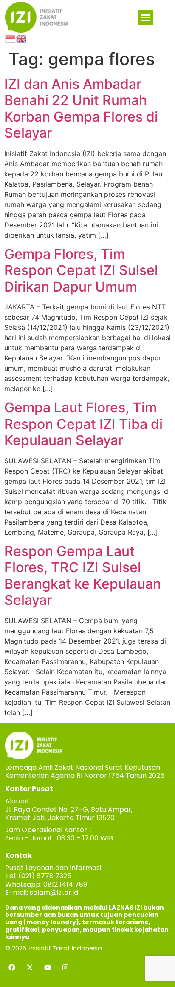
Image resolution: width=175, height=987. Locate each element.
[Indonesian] (10, 38)
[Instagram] (65, 967)
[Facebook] (12, 967)
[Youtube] (47, 967)
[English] (21, 38)
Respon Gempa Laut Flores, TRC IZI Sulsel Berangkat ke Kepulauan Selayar (82, 575)
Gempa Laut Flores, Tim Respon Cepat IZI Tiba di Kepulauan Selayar (83, 423)
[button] (145, 17)
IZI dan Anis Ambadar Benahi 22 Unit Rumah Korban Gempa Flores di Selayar (81, 108)
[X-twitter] (30, 967)
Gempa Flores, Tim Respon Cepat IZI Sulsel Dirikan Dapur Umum (81, 270)
